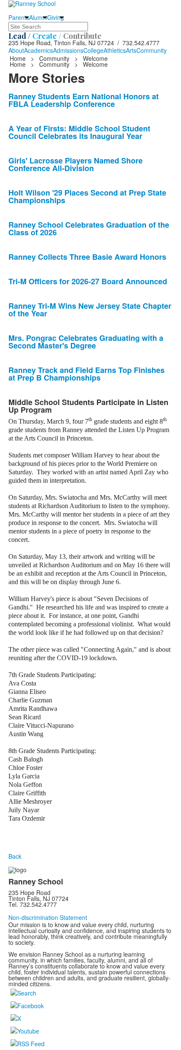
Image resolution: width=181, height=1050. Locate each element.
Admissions (68, 50)
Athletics (115, 50)
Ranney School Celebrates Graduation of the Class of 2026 (88, 228)
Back (14, 856)
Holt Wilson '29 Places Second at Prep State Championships (87, 196)
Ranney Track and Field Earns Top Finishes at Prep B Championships (86, 374)
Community (151, 50)
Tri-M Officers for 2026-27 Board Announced (87, 281)
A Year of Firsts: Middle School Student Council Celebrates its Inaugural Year (79, 132)
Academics (38, 50)
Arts (131, 50)
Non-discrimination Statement (47, 917)
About (16, 50)
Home (18, 58)
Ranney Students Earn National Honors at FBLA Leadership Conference (83, 100)
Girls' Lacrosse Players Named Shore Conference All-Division (75, 164)
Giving (55, 17)
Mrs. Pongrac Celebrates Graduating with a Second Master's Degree (85, 341)
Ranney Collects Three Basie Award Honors (87, 256)
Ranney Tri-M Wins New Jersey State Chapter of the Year (89, 309)
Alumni (38, 17)
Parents (18, 17)
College (93, 50)
